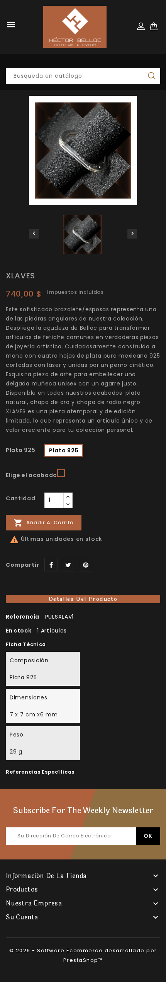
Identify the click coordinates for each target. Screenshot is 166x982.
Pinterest (85, 564)
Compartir (51, 564)
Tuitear (68, 564)
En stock (19, 630)
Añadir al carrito (44, 522)
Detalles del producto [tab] (83, 599)
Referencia (22, 617)
